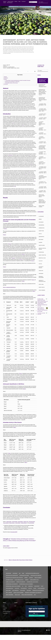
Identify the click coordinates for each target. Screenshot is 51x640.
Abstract (5, 76)
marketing (30, 586)
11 (33, 177)
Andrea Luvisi (25, 521)
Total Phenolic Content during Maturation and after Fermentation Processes (17, 80)
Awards (26, 577)
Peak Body (29, 590)
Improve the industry (20, 581)
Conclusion (6, 84)
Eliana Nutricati (6, 522)
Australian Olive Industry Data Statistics (14, 577)
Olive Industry (24, 588)
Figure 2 (5, 228)
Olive (42, 586)
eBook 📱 (33, 71)
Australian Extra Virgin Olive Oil (32, 573)
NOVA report (36, 586)
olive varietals (15, 590)
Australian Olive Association (12, 575)
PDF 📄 (27, 71)
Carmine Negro (14, 521)
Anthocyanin (8, 573)
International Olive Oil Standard (26, 583)
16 (25, 224)
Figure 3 (23, 254)
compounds (10, 155)
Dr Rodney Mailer (9, 579)
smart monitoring (9, 594)
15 (15, 186)
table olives (17, 594)
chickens (31, 577)
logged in (9, 547)
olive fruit (17, 588)
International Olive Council (32, 581)
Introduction (6, 77)
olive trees (8, 590)
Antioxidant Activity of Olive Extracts (11, 82)
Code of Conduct (37, 577)
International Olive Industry (12, 583)
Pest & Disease (9, 592)
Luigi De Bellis (31, 522)
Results (5, 79)
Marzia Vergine (12, 522)
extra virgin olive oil (19, 579)
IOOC (26, 586)
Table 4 (26, 462)
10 (25, 174)
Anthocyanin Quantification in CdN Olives (12, 81)
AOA (19, 573)
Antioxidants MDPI (14, 532)
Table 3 (14, 427)
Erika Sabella (20, 521)
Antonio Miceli (17, 522)
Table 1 (23, 281)
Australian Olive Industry (36, 575)
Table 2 (24, 388)
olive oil (30, 588)
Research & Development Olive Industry (33, 592)
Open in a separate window (8, 287)
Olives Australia (41, 588)
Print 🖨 (20, 71)
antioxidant (15, 573)
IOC (22, 586)
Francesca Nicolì (32, 521)
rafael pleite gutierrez (18, 592)
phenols (21, 259)
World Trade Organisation (27, 594)
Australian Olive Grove (24, 575)
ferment (26, 579)
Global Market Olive (34, 579)
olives (34, 588)
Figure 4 (33, 279)
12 (8, 179)
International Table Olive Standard (13, 586)
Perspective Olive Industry (38, 590)
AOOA (23, 573)
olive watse (22, 590)
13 (34, 181)
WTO (35, 594)
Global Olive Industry (10, 581)
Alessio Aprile (8, 521)
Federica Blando (24, 522)
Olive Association (9, 588)
